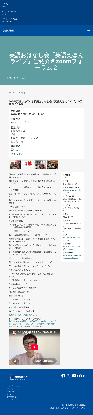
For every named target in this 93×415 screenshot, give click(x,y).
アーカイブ (11, 399)
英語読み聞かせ (15, 324)
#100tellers (17, 154)
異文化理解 (25, 326)
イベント (22, 93)
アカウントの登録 (9, 12)
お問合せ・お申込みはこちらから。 (23, 315)
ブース (10, 389)
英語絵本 (40, 324)
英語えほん (29, 324)
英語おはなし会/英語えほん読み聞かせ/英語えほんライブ (32, 321)
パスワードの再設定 (10, 20)
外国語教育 (51, 324)
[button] (15, 164)
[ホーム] (8, 30)
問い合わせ (11, 396)
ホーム (12, 93)
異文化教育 (13, 326)
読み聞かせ (37, 326)
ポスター (11, 394)
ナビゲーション (13, 386)
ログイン (5, 5)
